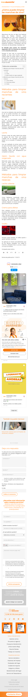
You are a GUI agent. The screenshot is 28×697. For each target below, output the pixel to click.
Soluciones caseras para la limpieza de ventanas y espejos (13, 432)
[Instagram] (5, 619)
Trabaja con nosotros (14, 652)
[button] (26, 2)
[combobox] (5, 545)
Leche (7, 73)
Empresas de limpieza (14, 660)
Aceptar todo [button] (14, 350)
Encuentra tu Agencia (14, 641)
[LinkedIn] (18, 619)
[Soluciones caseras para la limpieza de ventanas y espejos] (14, 426)
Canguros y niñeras (14, 668)
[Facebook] (14, 619)
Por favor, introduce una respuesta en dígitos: (12, 484)
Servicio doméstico (14, 658)
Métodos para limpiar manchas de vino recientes (14, 69)
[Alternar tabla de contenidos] (23, 66)
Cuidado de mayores (14, 665)
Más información (18, 346)
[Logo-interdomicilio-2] (14, 610)
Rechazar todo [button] (14, 353)
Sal (7, 72)
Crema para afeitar (10, 82)
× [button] (25, 339)
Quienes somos (14, 639)
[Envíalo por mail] (4, 252)
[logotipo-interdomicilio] (8, 2)
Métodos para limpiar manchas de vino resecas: (14, 78)
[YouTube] (22, 619)
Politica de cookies (14, 684)
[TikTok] (9, 619)
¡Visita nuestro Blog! (14, 646)
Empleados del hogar (14, 663)
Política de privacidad (14, 682)
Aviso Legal (14, 680)
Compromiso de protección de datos (14, 686)
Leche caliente (9, 80)
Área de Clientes (14, 649)
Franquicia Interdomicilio (14, 644)
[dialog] (14, 348)
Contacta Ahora (14, 694)
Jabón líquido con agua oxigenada (14, 75)
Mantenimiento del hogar (14, 671)
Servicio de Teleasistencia (14, 673)
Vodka (7, 84)
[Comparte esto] (7, 252)
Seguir (15, 269)
